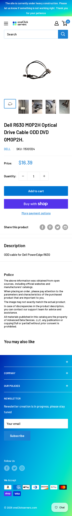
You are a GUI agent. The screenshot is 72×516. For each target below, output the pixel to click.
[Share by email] (65, 227)
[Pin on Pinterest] (50, 227)
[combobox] (31, 34)
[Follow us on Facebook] (7, 468)
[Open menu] (6, 23)
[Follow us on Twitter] (14, 468)
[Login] (57, 23)
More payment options (36, 213)
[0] (64, 23)
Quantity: (10, 176)
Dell (7, 149)
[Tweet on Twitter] (57, 227)
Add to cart (36, 191)
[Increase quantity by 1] (44, 176)
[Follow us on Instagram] (22, 468)
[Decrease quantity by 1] (23, 176)
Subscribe (17, 436)
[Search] (63, 34)
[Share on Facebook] (42, 227)
